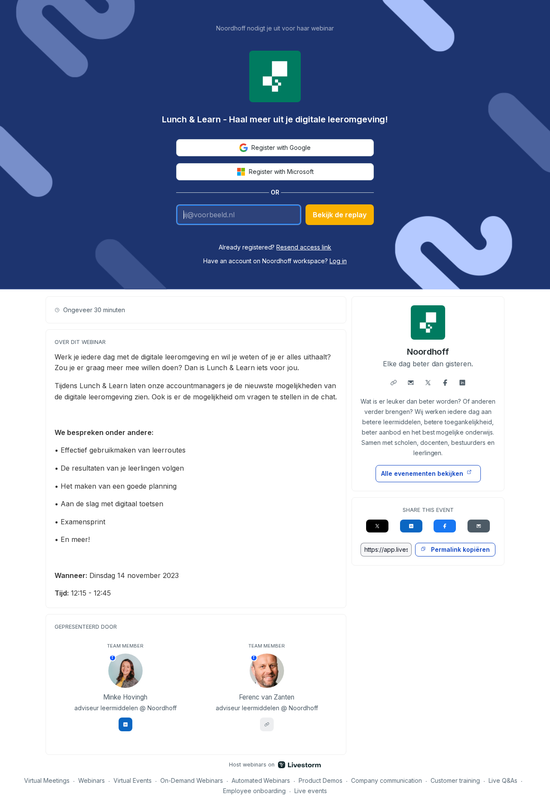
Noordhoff (428, 352)
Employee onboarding (254, 790)
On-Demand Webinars (191, 780)
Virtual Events (132, 780)
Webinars (91, 780)
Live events (310, 790)
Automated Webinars (261, 780)
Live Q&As (503, 780)
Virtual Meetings (47, 780)
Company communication (386, 780)
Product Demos (320, 780)
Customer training (455, 780)
